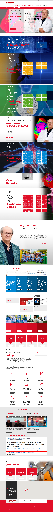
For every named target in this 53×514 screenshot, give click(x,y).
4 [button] (25, 27)
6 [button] (28, 27)
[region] (26, 446)
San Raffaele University (39, 0)
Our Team (35, 0)
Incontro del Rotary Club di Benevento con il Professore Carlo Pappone (39, 308)
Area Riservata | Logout (37, 510)
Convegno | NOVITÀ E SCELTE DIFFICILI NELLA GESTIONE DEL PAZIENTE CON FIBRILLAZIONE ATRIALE (25, 309)
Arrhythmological (28, 7)
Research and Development (34, 7)
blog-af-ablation (22, 306)
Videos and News (45, 7)
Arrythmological (18, 7)
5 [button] (27, 27)
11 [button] (25, 30)
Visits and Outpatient (12, 7)
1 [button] (21, 27)
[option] (26, 22)
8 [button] (31, 27)
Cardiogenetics (24, 7)
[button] (26, 446)
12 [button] (27, 30)
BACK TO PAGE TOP (44, 510)
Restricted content (8, 300)
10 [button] (24, 30)
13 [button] (28, 30)
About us (8, 7)
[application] (16, 421)
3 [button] (24, 27)
